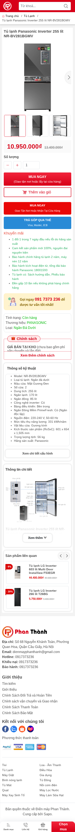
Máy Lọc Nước (49, 790)
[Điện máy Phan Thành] (7, 6)
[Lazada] (30, 729)
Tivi (4, 765)
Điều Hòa (46, 770)
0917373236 (24, 657)
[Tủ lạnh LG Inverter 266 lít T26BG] (17, 597)
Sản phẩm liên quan (21, 556)
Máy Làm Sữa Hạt (52, 795)
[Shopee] (22, 729)
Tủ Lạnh (29, 16)
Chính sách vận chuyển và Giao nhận (30, 701)
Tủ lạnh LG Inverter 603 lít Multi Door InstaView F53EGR (42, 569)
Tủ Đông (45, 780)
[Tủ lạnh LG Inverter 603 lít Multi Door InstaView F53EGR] (17, 572)
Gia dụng (46, 775)
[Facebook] (5, 729)
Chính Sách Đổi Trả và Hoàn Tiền (27, 695)
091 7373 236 (47, 299)
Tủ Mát (6, 785)
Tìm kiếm (9, 683)
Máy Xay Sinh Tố (13, 795)
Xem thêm (36, 538)
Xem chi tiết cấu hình (37, 453)
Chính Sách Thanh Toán (20, 707)
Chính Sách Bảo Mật (17, 713)
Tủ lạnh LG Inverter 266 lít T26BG (42, 592)
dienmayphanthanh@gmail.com (36, 652)
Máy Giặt (8, 775)
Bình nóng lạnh (12, 780)
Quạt (5, 790)
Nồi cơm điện (48, 785)
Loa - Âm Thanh (50, 765)
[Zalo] (13, 729)
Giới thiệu (9, 689)
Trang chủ (12, 16)
